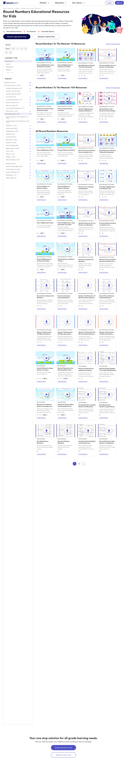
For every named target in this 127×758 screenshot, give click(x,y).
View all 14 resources (113, 87)
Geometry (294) (11, 142)
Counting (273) (11, 97)
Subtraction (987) (12, 128)
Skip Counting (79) (12, 105)
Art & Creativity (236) (13, 169)
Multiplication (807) (12, 131)
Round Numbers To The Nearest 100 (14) (17, 121)
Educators (59, 3)
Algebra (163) (11, 157)
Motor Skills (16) (11, 178)
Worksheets (9, 67)
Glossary (8, 70)
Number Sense (25, 8)
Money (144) (10, 154)
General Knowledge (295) (14, 166)
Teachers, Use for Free (46, 37)
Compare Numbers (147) (14, 99)
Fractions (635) (11, 137)
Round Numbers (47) (13, 114)
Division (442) (10, 134)
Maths (18, 8)
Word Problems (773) (13, 160)
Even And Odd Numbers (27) (15, 108)
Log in (109, 3)
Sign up (119, 3)
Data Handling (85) (12, 145)
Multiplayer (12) (11, 175)
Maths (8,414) (11, 82)
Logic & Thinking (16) (12, 172)
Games (8, 64)
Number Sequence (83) (13, 94)
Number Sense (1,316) (13, 85)
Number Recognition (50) (14, 88)
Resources (11, 8)
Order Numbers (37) (12, 102)
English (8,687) (11, 163)
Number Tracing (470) (13, 91)
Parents (43, 3)
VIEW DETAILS (41, 78)
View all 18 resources (113, 44)
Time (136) (9, 151)
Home (5, 8)
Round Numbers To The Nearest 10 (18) (17, 117)
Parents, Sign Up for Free (16, 37)
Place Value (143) (12, 111)
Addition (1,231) (11, 125)
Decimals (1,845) (11, 139)
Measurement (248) (12, 148)
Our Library (77, 3)
